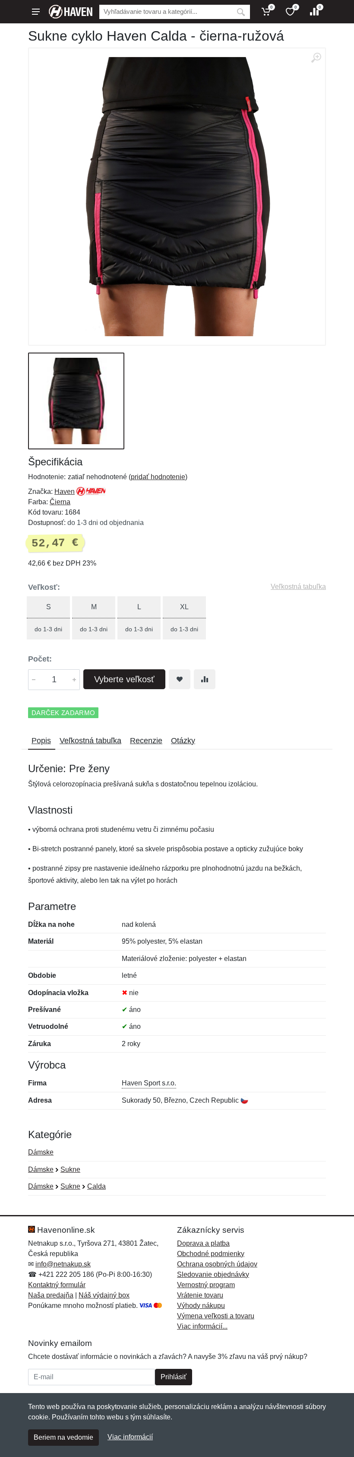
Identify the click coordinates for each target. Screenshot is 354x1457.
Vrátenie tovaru (200, 1295)
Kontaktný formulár (56, 1284)
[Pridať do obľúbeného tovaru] (179, 679)
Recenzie (146, 740)
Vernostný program (206, 1284)
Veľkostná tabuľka (298, 586)
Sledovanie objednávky (213, 1274)
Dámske (41, 1152)
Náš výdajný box (104, 1295)
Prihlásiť (173, 1377)
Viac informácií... (202, 1326)
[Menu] (36, 11)
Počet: (40, 659)
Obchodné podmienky (210, 1253)
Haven (64, 491)
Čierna (60, 502)
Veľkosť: (44, 587)
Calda (96, 1186)
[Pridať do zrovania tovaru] (204, 679)
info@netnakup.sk (63, 1264)
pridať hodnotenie (158, 476)
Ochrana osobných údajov (217, 1264)
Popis (41, 740)
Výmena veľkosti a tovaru (215, 1316)
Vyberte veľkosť (124, 679)
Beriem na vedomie (63, 1437)
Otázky (183, 740)
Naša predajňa (50, 1295)
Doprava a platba (203, 1243)
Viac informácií (130, 1437)
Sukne (70, 1169)
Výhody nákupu (201, 1305)
